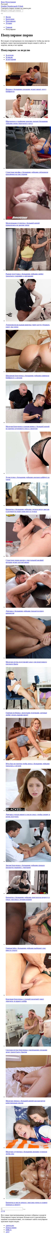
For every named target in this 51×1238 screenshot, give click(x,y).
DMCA (9, 1230)
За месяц (9, 57)
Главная (9, 27)
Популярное (11, 21)
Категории (10, 19)
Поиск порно (11, 1228)
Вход (3, 2)
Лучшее (9, 23)
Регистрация (10, 2)
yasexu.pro (10, 1225)
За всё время (11, 59)
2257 (7, 1232)
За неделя (9, 55)
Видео (8, 17)
